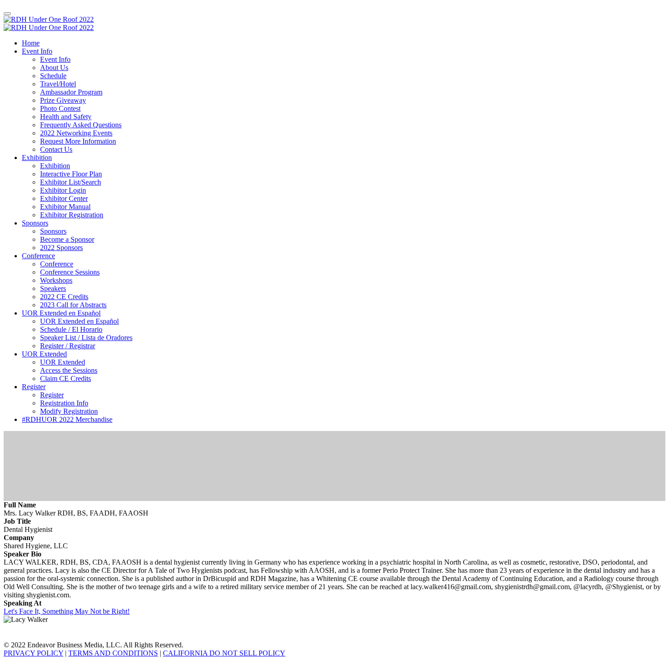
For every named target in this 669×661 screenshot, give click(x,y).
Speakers (53, 288)
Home (31, 43)
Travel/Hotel (58, 84)
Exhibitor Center (64, 198)
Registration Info (64, 403)
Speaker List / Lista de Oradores (86, 337)
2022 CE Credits (64, 296)
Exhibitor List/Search (70, 182)
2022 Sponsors (61, 247)
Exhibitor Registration (71, 215)
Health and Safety (65, 116)
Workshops (56, 280)
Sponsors (35, 223)
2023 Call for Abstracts (73, 305)
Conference (38, 256)
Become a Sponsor (67, 239)
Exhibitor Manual (65, 206)
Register (34, 387)
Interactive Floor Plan (71, 174)
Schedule (53, 76)
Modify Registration (69, 411)
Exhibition (37, 157)
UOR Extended (44, 354)
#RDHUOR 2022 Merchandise (67, 419)
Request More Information (78, 141)
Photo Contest (60, 108)
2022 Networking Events (76, 133)
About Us (54, 67)
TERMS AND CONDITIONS (113, 653)
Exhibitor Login (63, 190)
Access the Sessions (68, 370)
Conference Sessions (70, 272)
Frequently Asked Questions (81, 125)
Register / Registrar (67, 346)
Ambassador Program (71, 92)
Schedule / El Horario (71, 329)
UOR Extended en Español (61, 313)
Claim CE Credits (65, 378)
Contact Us (56, 149)
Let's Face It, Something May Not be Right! (67, 611)
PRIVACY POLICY (33, 653)
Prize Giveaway (63, 100)
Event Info (37, 51)
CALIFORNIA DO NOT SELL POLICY (224, 653)
